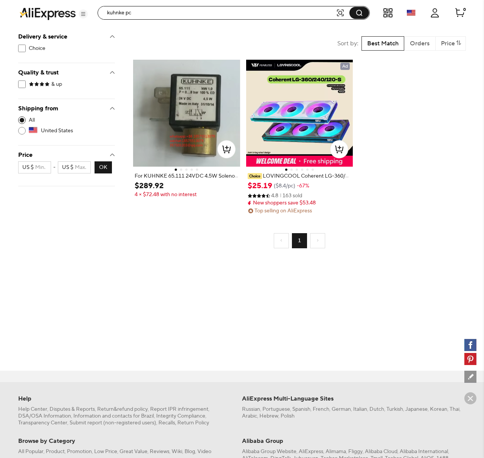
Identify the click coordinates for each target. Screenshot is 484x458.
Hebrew (268, 416)
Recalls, (167, 422)
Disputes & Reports (72, 409)
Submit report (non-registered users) (113, 422)
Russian (251, 409)
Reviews (159, 451)
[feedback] (470, 377)
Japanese (416, 409)
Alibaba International (424, 451)
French (321, 409)
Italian (360, 409)
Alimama (336, 451)
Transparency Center (42, 422)
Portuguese (276, 409)
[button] (83, 14)
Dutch (376, 409)
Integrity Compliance (180, 416)
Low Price (105, 451)
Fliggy (355, 451)
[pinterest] (470, 359)
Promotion (79, 451)
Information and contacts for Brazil (113, 416)
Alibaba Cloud (381, 451)
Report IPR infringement (179, 409)
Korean (438, 409)
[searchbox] (219, 12)
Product (55, 451)
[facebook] (470, 345)
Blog (190, 451)
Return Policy (193, 422)
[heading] (187, 176)
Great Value (133, 451)
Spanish (301, 409)
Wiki (177, 451)
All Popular (30, 451)
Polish (288, 416)
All (32, 120)
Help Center (32, 409)
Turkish (394, 409)
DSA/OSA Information (44, 416)
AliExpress (311, 451)
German (341, 409)
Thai (454, 409)
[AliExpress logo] (47, 13)
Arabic (249, 416)
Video (204, 451)
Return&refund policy (122, 409)
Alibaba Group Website (269, 451)
